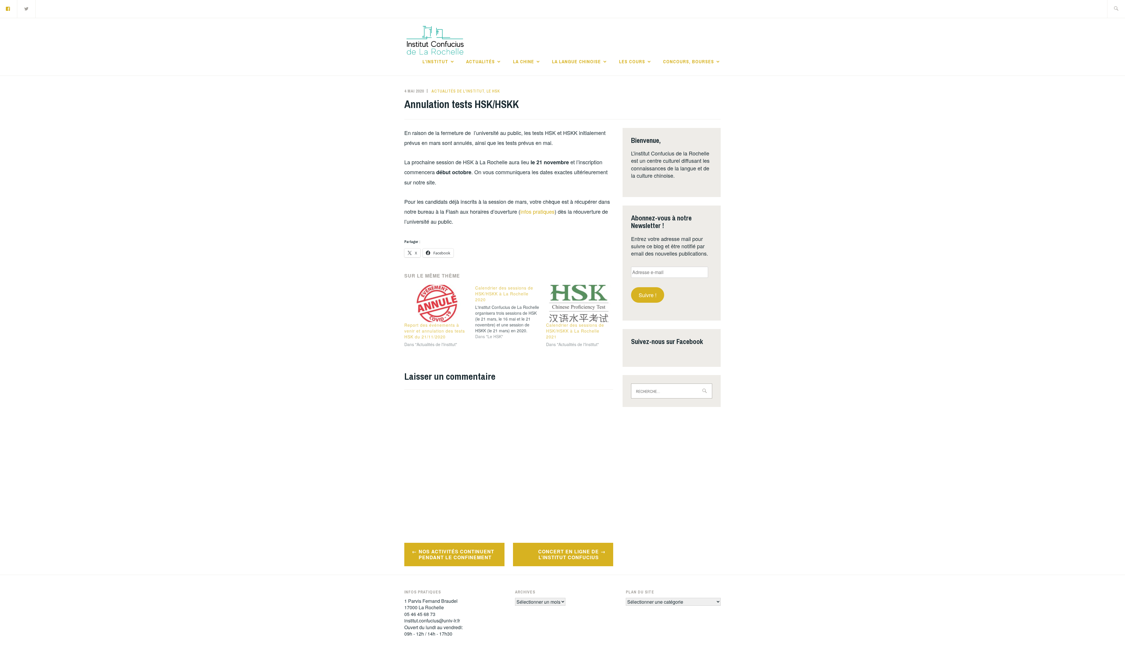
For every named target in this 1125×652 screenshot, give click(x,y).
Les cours (632, 61)
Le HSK (493, 91)
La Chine (523, 61)
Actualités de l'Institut (458, 91)
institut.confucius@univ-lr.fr (432, 620)
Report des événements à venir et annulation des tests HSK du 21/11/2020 (434, 331)
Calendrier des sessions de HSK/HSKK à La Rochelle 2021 (575, 331)
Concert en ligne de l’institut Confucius (568, 554)
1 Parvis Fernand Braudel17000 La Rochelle (431, 604)
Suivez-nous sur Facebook (667, 341)
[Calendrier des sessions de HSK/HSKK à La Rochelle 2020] (510, 312)
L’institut (435, 61)
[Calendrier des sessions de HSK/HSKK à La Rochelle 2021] (578, 303)
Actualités (480, 61)
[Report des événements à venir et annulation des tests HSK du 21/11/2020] (436, 303)
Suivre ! (648, 295)
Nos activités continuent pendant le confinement (456, 554)
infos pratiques (537, 211)
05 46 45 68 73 (419, 614)
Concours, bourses (688, 61)
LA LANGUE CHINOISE (576, 61)
